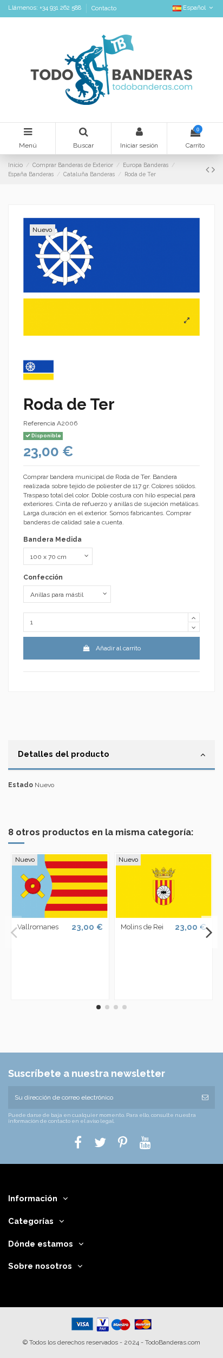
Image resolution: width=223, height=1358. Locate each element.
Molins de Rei (142, 927)
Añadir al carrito (118, 648)
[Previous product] (209, 169)
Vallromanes (37, 927)
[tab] (111, 755)
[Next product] (213, 169)
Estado (20, 785)
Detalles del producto (63, 753)
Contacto (103, 8)
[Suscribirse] (205, 1097)
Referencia (39, 423)
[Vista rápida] (60, 914)
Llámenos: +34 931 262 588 (45, 8)
